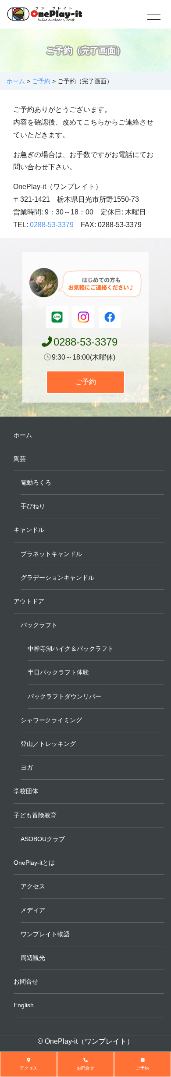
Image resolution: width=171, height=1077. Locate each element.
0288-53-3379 (52, 224)
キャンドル (29, 529)
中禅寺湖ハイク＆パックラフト (71, 648)
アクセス (33, 886)
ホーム (23, 435)
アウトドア (29, 601)
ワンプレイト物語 (45, 934)
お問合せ (26, 981)
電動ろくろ (36, 482)
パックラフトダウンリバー (64, 696)
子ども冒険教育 (35, 815)
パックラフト (39, 624)
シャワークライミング (51, 720)
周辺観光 (33, 957)
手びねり (33, 506)
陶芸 (20, 458)
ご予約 (85, 381)
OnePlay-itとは (34, 862)
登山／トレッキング (48, 743)
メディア (33, 909)
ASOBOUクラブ (43, 838)
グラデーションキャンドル (57, 577)
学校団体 (26, 791)
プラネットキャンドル (51, 553)
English (24, 1005)
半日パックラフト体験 (58, 672)
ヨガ (27, 767)
